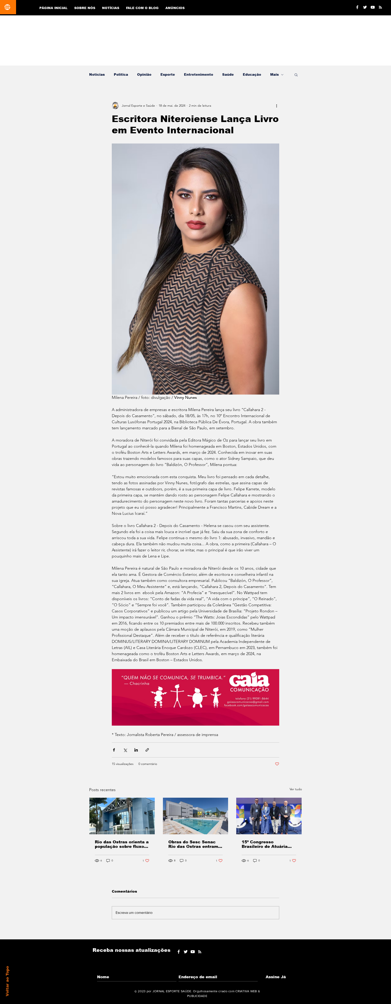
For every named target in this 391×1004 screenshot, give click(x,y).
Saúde (228, 74)
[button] (296, 74)
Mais (274, 74)
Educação (252, 74)
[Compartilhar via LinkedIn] (136, 750)
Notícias (97, 74)
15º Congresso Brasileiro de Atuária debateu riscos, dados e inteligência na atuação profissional (268, 844)
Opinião (144, 74)
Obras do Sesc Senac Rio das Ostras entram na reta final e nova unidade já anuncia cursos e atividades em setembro (194, 844)
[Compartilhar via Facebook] (114, 750)
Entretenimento (198, 74)
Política (121, 74)
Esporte (167, 74)
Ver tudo (296, 789)
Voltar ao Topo (7, 981)
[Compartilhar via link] (147, 750)
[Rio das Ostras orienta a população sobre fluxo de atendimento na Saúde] (122, 816)
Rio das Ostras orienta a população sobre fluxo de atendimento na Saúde (122, 844)
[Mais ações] (276, 105)
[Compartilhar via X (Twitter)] (125, 750)
